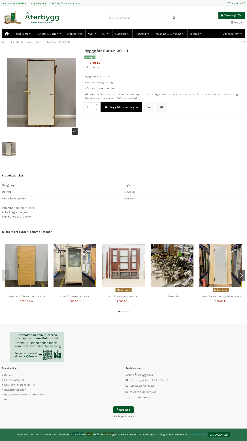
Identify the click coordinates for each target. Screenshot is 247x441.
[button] (119, 311)
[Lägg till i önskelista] (149, 107)
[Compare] (26, 292)
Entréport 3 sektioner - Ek (123, 296)
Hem (7, 399)
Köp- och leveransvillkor (14, 3)
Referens (7, 208)
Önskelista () (237, 3)
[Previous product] (242, 42)
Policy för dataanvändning (67, 3)
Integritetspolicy (38, 3)
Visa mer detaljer (198, 434)
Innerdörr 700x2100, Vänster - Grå (221, 296)
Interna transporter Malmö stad (24, 394)
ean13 (5, 216)
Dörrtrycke (172, 296)
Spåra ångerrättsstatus (123, 416)
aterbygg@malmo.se (143, 391)
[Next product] (244, 42)
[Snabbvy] (32, 292)
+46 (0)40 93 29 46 (142, 386)
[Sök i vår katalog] (174, 18)
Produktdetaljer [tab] (12, 175)
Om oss (9, 375)
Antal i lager (9, 212)
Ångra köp (123, 409)
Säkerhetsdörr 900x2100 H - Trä (26, 296)
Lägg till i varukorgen (124, 107)
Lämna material (14, 380)
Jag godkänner (219, 434)
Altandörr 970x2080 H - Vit (75, 296)
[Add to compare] (161, 107)
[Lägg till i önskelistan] (21, 292)
